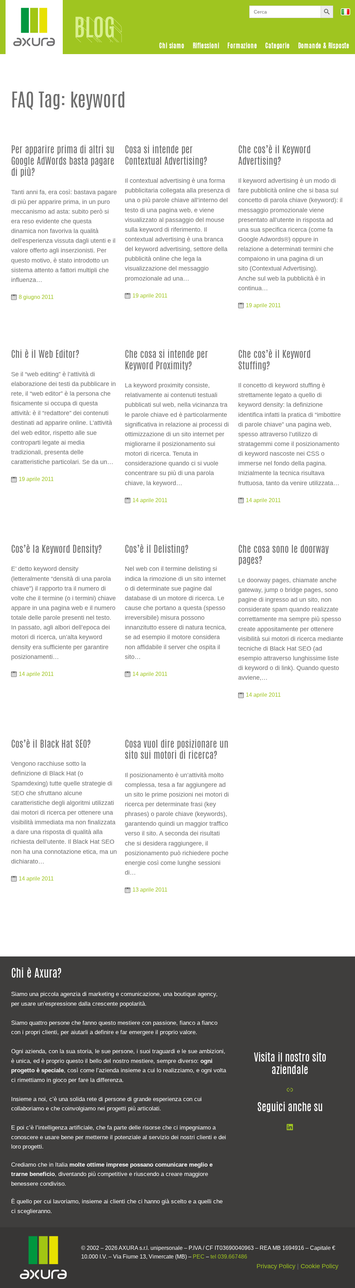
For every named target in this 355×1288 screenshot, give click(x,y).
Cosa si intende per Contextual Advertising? (166, 156)
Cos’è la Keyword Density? (56, 550)
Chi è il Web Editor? (45, 355)
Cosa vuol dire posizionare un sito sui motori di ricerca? (176, 750)
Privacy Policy (276, 1266)
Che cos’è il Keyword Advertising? (274, 156)
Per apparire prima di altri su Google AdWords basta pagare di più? (62, 162)
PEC (199, 1257)
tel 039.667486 (228, 1257)
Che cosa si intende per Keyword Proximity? (166, 360)
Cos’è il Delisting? (157, 550)
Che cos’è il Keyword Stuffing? (274, 360)
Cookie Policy (319, 1266)
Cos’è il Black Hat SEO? (51, 744)
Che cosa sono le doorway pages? (283, 555)
